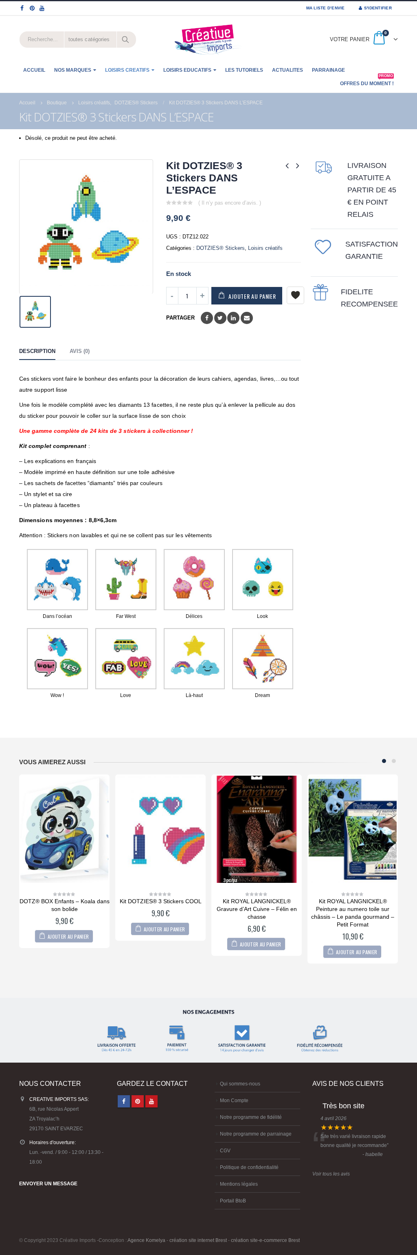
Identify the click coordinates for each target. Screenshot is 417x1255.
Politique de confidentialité (249, 1167)
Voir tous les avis (331, 1173)
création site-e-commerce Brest (265, 1240)
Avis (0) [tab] (80, 351)
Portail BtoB (233, 1200)
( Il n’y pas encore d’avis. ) (229, 203)
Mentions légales (239, 1184)
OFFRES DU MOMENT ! (367, 81)
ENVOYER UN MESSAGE (48, 1183)
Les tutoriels (244, 70)
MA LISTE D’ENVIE (325, 8)
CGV (225, 1150)
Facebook (207, 318)
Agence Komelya (146, 1240)
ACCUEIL (34, 70)
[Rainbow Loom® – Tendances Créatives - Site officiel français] (208, 39)
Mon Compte (234, 1100)
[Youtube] (42, 8)
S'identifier (378, 8)
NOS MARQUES (72, 70)
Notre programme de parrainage (256, 1133)
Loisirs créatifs (265, 248)
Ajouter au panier (252, 296)
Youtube (151, 1101)
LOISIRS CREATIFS (127, 70)
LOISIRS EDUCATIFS (187, 70)
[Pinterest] (32, 8)
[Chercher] (126, 39)
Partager (180, 318)
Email (247, 318)
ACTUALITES (287, 70)
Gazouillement (220, 318)
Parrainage (328, 70)
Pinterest (138, 1101)
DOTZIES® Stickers (220, 248)
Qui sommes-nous (240, 1083)
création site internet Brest (198, 1240)
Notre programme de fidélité (251, 1117)
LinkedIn (233, 318)
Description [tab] (37, 351)
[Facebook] (22, 8)
